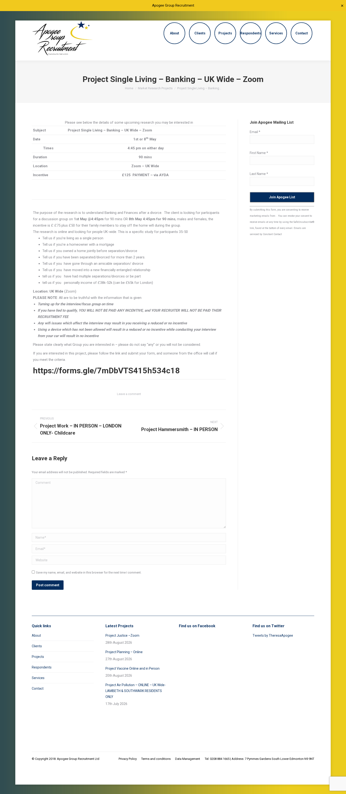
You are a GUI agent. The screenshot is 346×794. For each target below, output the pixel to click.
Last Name (259, 174)
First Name (259, 153)
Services (38, 678)
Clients (37, 646)
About (36, 635)
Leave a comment (129, 394)
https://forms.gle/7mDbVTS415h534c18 (106, 370)
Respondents (42, 667)
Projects (38, 657)
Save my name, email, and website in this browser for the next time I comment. (88, 572)
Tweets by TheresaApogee (273, 635)
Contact (38, 688)
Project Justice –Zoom (122, 635)
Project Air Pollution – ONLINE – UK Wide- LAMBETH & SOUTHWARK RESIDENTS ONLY (135, 691)
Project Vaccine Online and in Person (132, 668)
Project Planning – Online (124, 652)
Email (255, 132)
